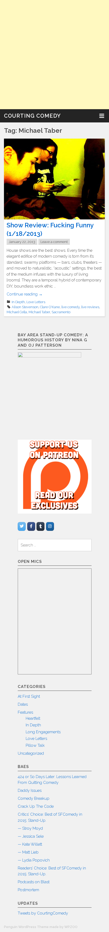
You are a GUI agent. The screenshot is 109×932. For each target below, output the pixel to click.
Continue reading (25, 294)
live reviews (90, 307)
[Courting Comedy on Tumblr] (40, 526)
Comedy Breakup (33, 798)
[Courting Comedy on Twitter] (22, 526)
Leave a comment (54, 242)
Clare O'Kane (50, 307)
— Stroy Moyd (30, 828)
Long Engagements (43, 732)
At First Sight (29, 696)
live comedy (70, 307)
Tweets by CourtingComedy (43, 913)
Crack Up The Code (36, 806)
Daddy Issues (30, 790)
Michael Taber (39, 312)
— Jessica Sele (31, 836)
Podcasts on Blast (33, 882)
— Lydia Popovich (34, 860)
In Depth (18, 302)
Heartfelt (33, 718)
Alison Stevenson (25, 307)
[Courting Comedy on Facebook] (31, 526)
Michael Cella (17, 312)
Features (25, 712)
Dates (23, 704)
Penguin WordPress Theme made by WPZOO (41, 927)
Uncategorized (31, 753)
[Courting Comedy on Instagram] (50, 526)
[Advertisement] (54, 54)
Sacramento (61, 312)
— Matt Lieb (28, 852)
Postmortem (28, 889)
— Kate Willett (30, 844)
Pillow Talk (35, 745)
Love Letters (35, 302)
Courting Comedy (32, 116)
